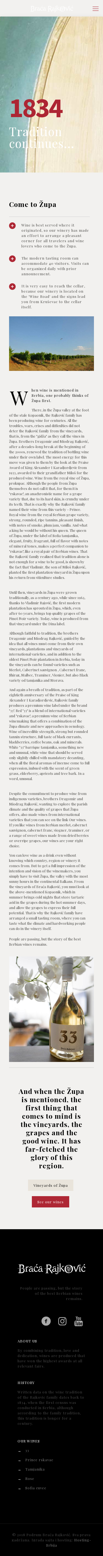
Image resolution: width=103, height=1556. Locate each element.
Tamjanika (35, 1469)
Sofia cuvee (35, 1487)
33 (27, 1450)
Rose (29, 1478)
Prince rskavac (39, 1459)
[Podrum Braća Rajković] (51, 8)
